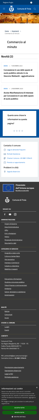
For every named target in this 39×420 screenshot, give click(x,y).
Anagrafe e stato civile (12, 253)
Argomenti (15, 31)
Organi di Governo (11, 224)
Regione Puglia (8, 2)
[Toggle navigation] (4, 8)
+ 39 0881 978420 (19, 358)
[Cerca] (35, 9)
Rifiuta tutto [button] (19, 412)
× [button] (37, 387)
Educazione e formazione (13, 279)
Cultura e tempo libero (12, 256)
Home (7, 31)
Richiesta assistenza (11, 377)
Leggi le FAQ (9, 374)
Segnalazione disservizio (13, 370)
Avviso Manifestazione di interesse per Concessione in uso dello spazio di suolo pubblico (19, 95)
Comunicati (8, 314)
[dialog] (19, 402)
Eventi (7, 330)
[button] (19, 417)
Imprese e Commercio (12, 262)
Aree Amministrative (12, 227)
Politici (7, 236)
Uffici (6, 230)
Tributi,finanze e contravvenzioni (16, 285)
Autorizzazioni (9, 295)
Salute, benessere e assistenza (15, 292)
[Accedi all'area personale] (31, 2)
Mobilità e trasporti (11, 269)
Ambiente (8, 288)
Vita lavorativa (9, 259)
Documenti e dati (10, 243)
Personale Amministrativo (13, 240)
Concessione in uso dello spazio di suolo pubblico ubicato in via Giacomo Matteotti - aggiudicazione (19, 73)
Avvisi (6, 66)
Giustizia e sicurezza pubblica (14, 282)
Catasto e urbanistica (12, 266)
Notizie (7, 311)
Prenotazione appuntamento (14, 367)
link (8, 403)
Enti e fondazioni (10, 233)
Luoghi (7, 327)
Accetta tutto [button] (19, 408)
